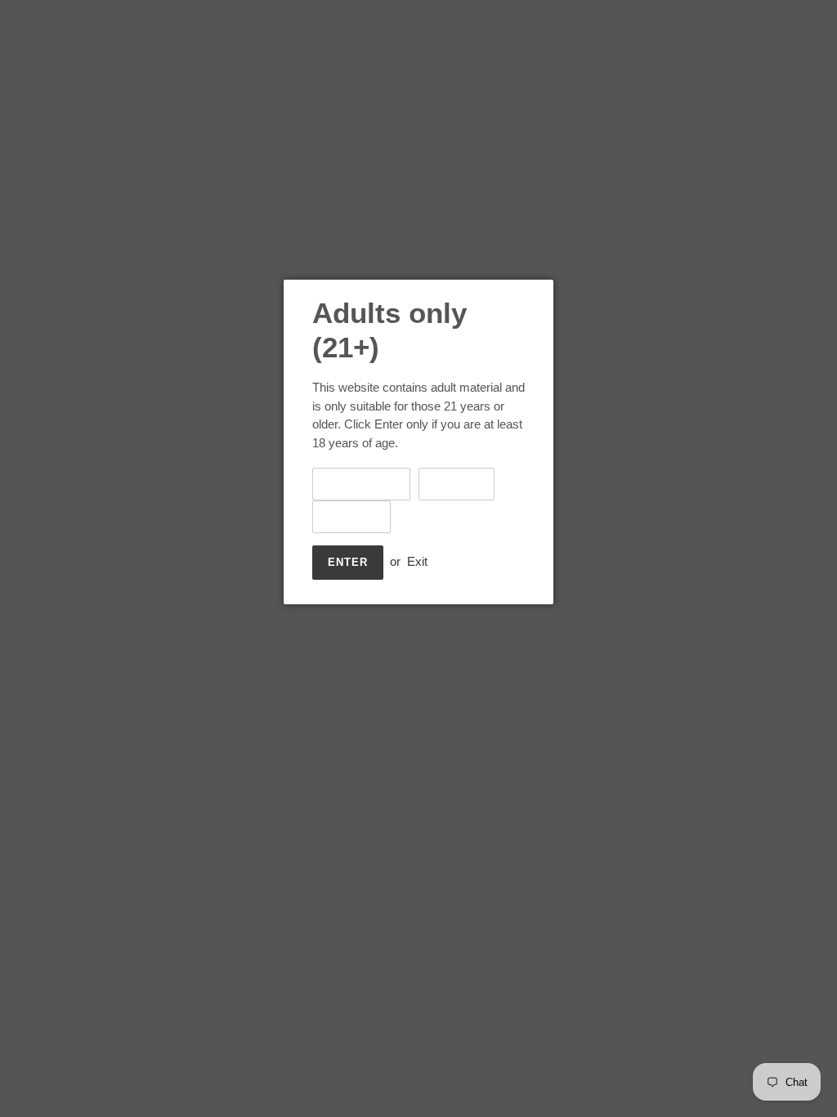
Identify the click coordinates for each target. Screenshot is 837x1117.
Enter (348, 562)
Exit (417, 561)
